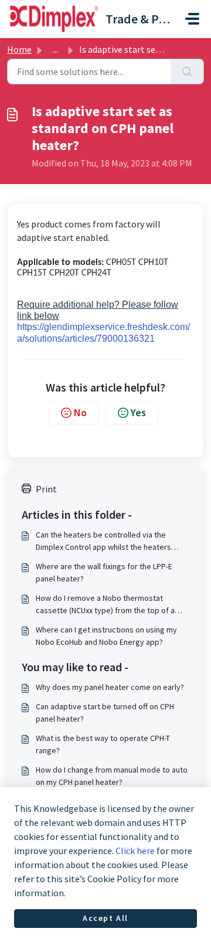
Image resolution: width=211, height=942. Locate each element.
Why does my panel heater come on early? (110, 687)
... (55, 49)
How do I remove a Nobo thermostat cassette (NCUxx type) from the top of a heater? (105, 605)
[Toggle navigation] (192, 18)
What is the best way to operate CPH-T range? (103, 744)
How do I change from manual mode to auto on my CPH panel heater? (112, 775)
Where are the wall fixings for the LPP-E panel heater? (104, 572)
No (80, 412)
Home (19, 49)
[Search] (187, 71)
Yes (138, 412)
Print (46, 489)
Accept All (105, 918)
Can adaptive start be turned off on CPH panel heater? (105, 712)
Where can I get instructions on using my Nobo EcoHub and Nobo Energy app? (106, 635)
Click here (135, 850)
